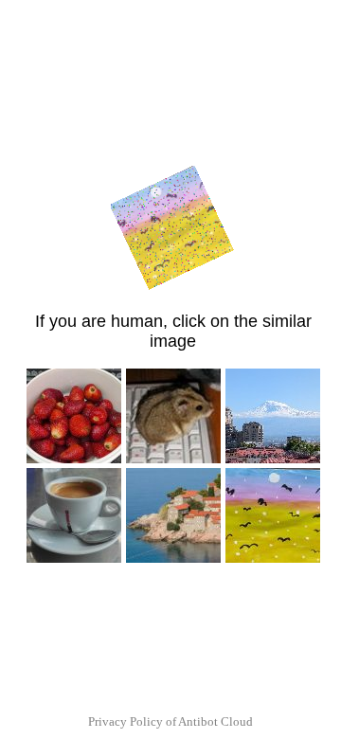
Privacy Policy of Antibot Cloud (170, 721)
